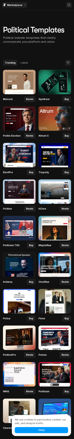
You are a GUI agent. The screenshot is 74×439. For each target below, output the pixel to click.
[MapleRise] (54, 232)
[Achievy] (19, 268)
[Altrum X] (54, 122)
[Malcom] (19, 86)
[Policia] (54, 341)
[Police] (19, 305)
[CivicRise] (54, 268)
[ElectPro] (19, 159)
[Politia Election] (19, 122)
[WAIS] (19, 378)
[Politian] (19, 195)
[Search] (69, 5)
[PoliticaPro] (19, 341)
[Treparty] (54, 159)
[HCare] (54, 195)
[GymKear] (54, 86)
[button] (30, 99)
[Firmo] (54, 305)
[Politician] (54, 378)
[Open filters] (68, 63)
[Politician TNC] (19, 232)
